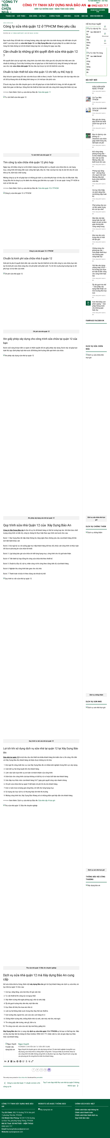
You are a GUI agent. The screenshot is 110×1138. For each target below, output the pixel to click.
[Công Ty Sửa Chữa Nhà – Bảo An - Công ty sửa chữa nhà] (10, 6)
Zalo (105, 43)
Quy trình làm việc (82, 1118)
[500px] (26, 1061)
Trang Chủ (10, 16)
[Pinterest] (17, 1061)
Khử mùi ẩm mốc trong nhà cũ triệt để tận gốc (98, 237)
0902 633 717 (97, 32)
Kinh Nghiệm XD (96, 16)
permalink (39, 1077)
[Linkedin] (14, 1061)
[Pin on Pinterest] (45, 1070)
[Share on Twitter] (37, 1070)
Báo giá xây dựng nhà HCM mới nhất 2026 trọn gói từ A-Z (99, 122)
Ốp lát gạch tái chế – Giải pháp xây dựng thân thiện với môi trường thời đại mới (99, 289)
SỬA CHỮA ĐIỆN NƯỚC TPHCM (98, 88)
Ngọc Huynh (34, 33)
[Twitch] (23, 1061)
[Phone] (32, 1061)
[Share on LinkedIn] (49, 1070)
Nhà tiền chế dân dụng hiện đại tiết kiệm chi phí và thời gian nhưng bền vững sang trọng (99, 222)
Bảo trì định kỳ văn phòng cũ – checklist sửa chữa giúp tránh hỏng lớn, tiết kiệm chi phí (99, 138)
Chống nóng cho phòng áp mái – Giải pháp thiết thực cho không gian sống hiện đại (99, 252)
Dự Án (76, 16)
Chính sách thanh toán (84, 1112)
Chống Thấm (54, 16)
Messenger (105, 36)
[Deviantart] (8, 1061)
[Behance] (5, 1061)
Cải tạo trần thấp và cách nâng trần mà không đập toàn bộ (99, 193)
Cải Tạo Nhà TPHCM (96, 99)
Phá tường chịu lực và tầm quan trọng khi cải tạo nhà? (99, 207)
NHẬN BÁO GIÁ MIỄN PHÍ (98, 11)
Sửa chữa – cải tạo (37, 16)
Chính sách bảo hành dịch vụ (86, 1115)
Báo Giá (85, 16)
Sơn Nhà (67, 16)
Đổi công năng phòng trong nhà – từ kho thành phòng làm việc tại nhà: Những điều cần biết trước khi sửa (99, 157)
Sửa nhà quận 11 (44, 92)
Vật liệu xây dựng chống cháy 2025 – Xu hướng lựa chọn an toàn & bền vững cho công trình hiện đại (99, 270)
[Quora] (29, 1061)
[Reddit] (20, 1061)
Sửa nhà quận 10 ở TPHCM (48, 188)
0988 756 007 (97, 56)
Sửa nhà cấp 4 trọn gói (46, 800)
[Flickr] (11, 1061)
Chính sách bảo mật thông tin (86, 1110)
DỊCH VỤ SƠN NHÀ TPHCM (99, 109)
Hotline (105, 29)
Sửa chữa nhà (8, 23)
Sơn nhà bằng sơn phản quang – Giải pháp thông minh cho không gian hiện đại (99, 306)
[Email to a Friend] (41, 1070)
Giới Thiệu (21, 16)
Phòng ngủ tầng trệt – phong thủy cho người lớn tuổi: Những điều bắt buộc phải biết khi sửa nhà (99, 176)
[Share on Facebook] (33, 1070)
